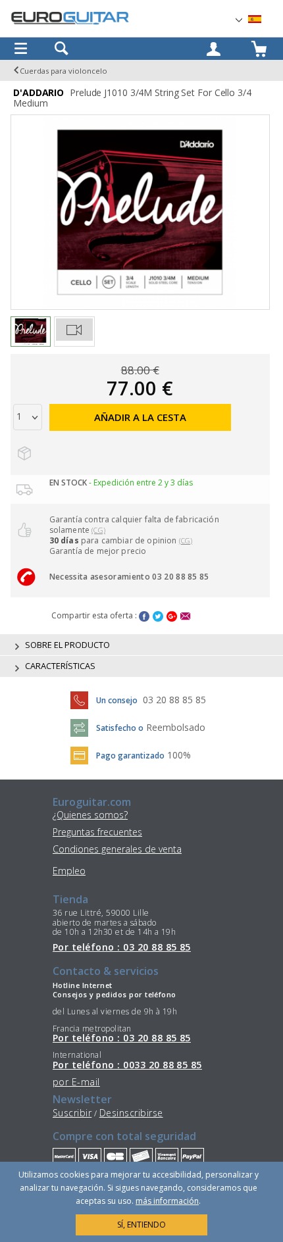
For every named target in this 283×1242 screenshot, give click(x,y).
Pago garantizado (130, 755)
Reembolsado (175, 727)
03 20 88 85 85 (174, 699)
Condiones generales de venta (117, 849)
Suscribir (72, 1112)
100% (179, 755)
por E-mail (76, 1082)
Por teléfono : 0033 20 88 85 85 (127, 1065)
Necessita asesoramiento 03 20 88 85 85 (129, 576)
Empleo (69, 870)
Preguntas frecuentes (97, 832)
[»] (263, 19)
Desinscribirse (131, 1112)
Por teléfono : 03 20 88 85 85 (122, 947)
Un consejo (117, 700)
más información (167, 1200)
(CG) (98, 530)
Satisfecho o (119, 727)
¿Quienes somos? (90, 814)
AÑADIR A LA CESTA (140, 417)
